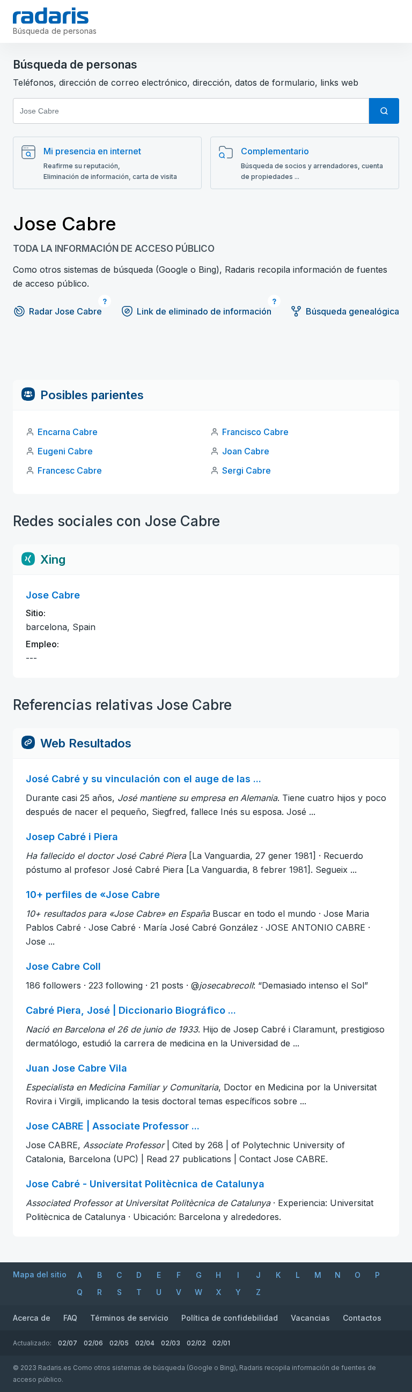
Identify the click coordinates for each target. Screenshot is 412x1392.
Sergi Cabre (246, 470)
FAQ (70, 1317)
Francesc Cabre (70, 470)
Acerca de (31, 1317)
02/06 (93, 1343)
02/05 (119, 1343)
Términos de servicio (129, 1317)
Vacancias (310, 1317)
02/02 (196, 1343)
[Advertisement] (206, 356)
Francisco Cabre (255, 431)
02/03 (170, 1343)
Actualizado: (32, 1343)
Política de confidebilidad (229, 1317)
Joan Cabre (245, 451)
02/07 (67, 1343)
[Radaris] (51, 16)
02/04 (144, 1343)
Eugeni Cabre (65, 451)
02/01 (221, 1343)
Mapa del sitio (40, 1274)
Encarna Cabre (68, 431)
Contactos (362, 1317)
